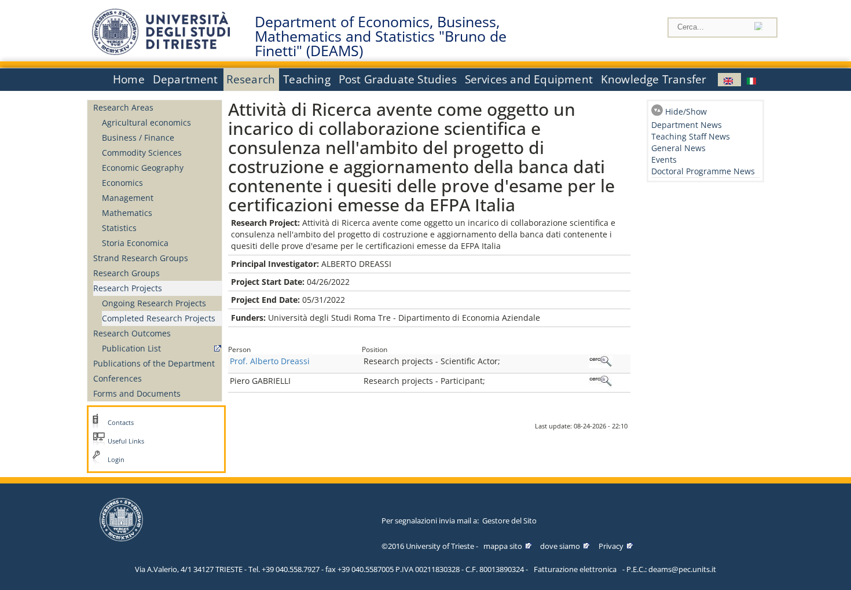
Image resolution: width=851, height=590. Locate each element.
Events (664, 159)
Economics (122, 182)
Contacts (121, 423)
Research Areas (123, 107)
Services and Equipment (529, 79)
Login (116, 460)
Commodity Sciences (142, 152)
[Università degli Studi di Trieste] (161, 51)
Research (251, 79)
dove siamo (560, 546)
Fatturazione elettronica (575, 569)
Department (185, 79)
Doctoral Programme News (703, 171)
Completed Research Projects (158, 318)
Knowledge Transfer (653, 79)
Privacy (611, 546)
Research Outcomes (132, 333)
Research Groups (126, 272)
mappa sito (502, 546)
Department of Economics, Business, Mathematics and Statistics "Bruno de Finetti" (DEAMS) (381, 36)
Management (127, 197)
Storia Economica (135, 242)
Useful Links (126, 441)
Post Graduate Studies (398, 79)
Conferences (117, 378)
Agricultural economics (146, 122)
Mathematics (127, 212)
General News (678, 147)
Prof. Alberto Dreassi (270, 361)
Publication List (131, 348)
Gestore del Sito (509, 520)
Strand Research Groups (140, 257)
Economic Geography (143, 167)
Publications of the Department (154, 363)
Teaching (307, 79)
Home (129, 79)
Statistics (119, 227)
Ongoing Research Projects (154, 303)
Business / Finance (138, 137)
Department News (686, 124)
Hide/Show (686, 111)
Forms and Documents (137, 393)
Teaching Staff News (690, 136)
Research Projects (127, 288)
